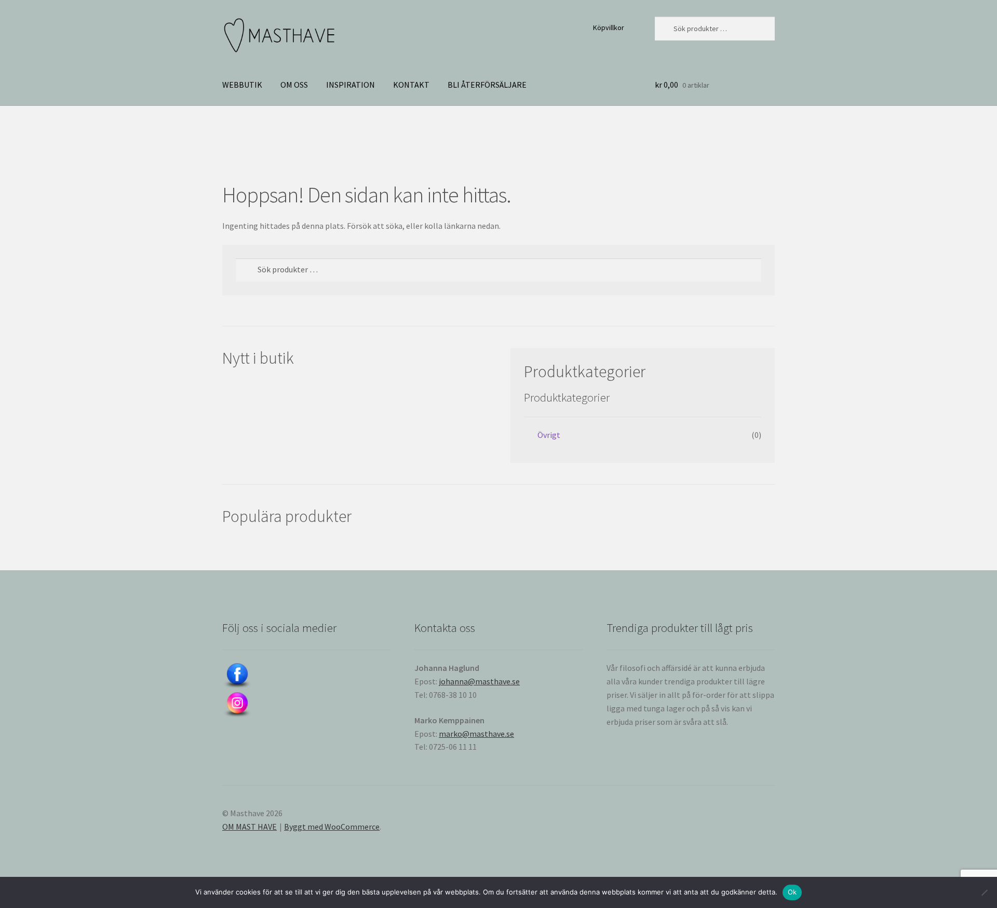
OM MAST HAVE (249, 826)
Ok (792, 892)
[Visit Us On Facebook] (306, 676)
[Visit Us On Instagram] (306, 705)
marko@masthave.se (476, 733)
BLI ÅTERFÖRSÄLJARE (487, 84)
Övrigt (548, 435)
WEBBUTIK (242, 84)
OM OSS (294, 84)
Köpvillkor (608, 27)
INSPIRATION (350, 84)
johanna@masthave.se (479, 681)
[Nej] (984, 892)
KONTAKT (411, 84)
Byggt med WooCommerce (332, 826)
